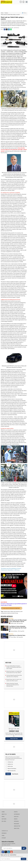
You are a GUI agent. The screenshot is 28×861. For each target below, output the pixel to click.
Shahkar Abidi (13, 623)
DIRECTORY (16, 828)
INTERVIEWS (17, 814)
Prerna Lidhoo (13, 637)
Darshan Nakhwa (14, 631)
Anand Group (14, 613)
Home (2, 12)
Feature (6, 12)
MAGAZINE (16, 823)
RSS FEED (4, 821)
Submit (8, 773)
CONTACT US (5, 830)
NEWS (3, 816)
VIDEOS (15, 819)
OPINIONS (16, 821)
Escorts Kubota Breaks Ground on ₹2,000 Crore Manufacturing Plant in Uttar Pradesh (13, 667)
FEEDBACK (4, 833)
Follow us (25, 12)
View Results (15, 773)
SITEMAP (4, 838)
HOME (3, 811)
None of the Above (12, 768)
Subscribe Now (14, 738)
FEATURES (4, 819)
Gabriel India (6, 611)
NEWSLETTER (17, 826)
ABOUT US (4, 814)
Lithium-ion (10, 762)
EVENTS (16, 811)
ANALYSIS (16, 816)
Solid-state (10, 766)
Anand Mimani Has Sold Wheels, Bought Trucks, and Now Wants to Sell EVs (18, 620)
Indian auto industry (15, 611)
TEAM (3, 835)
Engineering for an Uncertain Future (17, 635)
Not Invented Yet (11, 770)
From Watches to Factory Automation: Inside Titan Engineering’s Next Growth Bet (17, 628)
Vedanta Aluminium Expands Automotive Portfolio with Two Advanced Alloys (12, 685)
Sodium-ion (10, 764)
